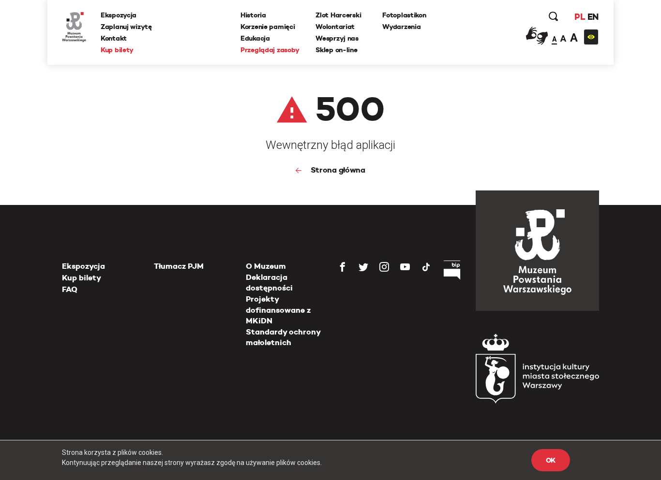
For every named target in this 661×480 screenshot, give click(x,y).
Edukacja (255, 38)
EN (593, 16)
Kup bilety (117, 49)
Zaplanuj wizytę (126, 26)
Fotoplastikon (404, 15)
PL (579, 16)
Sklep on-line (336, 49)
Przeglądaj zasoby (269, 49)
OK (551, 460)
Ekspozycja (118, 15)
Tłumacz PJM (179, 266)
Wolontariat (335, 26)
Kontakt (114, 38)
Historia (253, 15)
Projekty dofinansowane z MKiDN (278, 310)
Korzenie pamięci (267, 26)
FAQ (69, 289)
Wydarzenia (401, 26)
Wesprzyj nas (337, 38)
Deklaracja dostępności (269, 282)
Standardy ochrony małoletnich (283, 337)
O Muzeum (266, 266)
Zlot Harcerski (338, 15)
